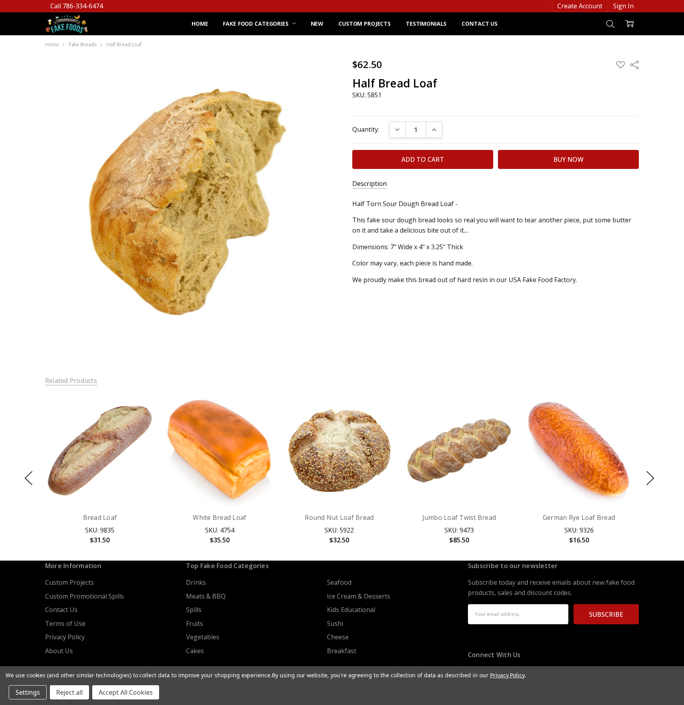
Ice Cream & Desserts (358, 596)
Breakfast (341, 650)
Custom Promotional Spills (84, 596)
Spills (193, 609)
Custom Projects (364, 23)
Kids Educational (351, 609)
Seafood (339, 582)
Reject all (69, 692)
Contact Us (480, 23)
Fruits (194, 623)
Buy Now (100, 486)
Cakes (195, 650)
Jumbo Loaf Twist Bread (459, 517)
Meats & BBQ (206, 596)
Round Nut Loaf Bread (339, 517)
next (650, 478)
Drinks (196, 582)
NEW (317, 23)
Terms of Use (65, 623)
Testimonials (426, 23)
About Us (59, 650)
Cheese (338, 637)
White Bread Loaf (220, 517)
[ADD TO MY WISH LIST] (139, 423)
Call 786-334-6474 (76, 6)
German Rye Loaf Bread (579, 517)
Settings (27, 692)
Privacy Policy (65, 637)
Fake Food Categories (256, 23)
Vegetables (202, 637)
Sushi (335, 623)
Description (369, 184)
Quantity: (365, 129)
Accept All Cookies (126, 692)
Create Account (579, 6)
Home (200, 23)
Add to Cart (99, 466)
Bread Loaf (100, 517)
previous (28, 478)
